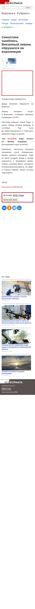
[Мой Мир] (19, 208)
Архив (14, 20)
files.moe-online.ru (10, 68)
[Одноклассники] (9, 208)
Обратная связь (6, 388)
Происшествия (16, 23)
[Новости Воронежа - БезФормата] (11, 2)
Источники (23, 20)
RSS (16, 392)
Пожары (28, 23)
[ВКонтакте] (4, 208)
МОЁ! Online (18, 195)
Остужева (12, 139)
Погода (5, 23)
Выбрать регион (6, 389)
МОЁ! (15, 117)
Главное (5, 20)
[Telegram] (14, 208)
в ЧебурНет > (8, 27)
